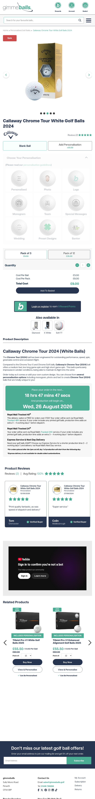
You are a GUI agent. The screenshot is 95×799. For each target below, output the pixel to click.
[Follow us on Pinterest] (45, 790)
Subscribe (79, 760)
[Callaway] (11, 138)
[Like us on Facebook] (38, 790)
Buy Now (27, 662)
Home (5, 30)
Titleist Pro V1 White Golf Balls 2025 (26, 641)
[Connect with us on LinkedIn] (53, 790)
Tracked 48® (13, 420)
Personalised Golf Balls (20, 30)
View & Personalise (27, 669)
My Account (80, 777)
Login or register (40, 306)
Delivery (78, 785)
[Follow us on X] (42, 790)
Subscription (80, 781)
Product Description (16, 339)
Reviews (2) (73, 135)
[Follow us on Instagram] (49, 790)
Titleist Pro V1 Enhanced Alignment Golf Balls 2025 (67, 641)
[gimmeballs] (18, 7)
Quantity (10, 265)
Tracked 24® (47, 432)
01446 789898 (47, 786)
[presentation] (5, 643)
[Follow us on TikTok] (56, 790)
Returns (78, 789)
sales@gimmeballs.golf (53, 782)
